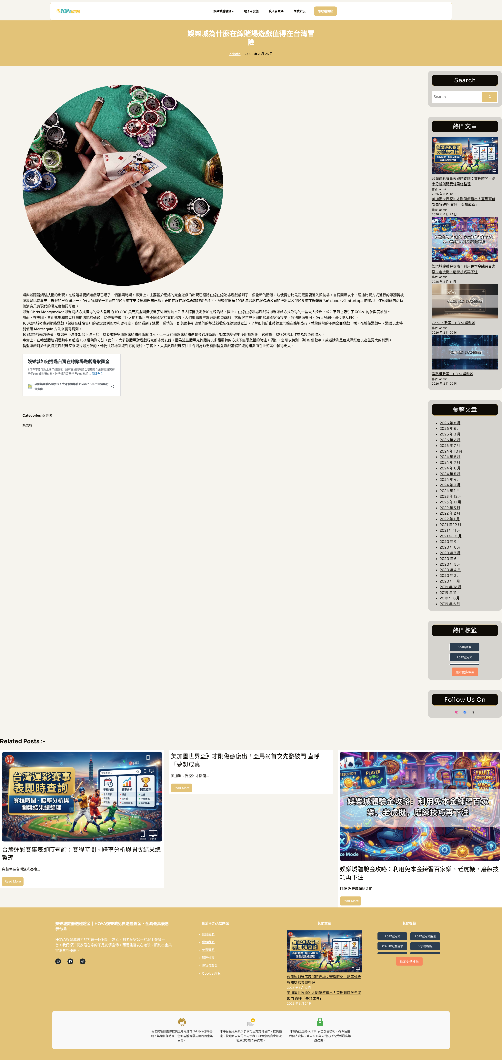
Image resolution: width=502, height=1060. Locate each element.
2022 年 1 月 (450, 519)
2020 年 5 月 (450, 564)
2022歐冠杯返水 (392, 946)
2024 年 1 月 (450, 491)
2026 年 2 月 (450, 440)
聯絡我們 (208, 942)
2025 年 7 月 (450, 446)
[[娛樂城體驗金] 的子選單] (233, 11)
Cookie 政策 (211, 973)
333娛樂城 (464, 647)
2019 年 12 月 (450, 587)
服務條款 (208, 958)
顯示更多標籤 (465, 672)
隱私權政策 (210, 966)
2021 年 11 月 (450, 530)
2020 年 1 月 (450, 581)
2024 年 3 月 (450, 485)
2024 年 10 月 (451, 451)
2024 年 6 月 (450, 468)
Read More (14, 882)
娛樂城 (47, 415)
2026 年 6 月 (450, 428)
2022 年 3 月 (450, 508)
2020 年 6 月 (450, 559)
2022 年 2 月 (450, 513)
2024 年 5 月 (450, 474)
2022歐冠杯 (464, 657)
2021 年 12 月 (450, 525)
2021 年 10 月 (451, 536)
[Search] (489, 97)
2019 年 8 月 (450, 598)
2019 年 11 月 (450, 593)
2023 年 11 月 (450, 502)
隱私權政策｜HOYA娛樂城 (452, 374)
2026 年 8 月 (450, 423)
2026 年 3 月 (450, 434)
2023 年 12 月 (451, 496)
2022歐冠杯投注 (425, 936)
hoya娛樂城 (425, 946)
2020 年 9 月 (450, 542)
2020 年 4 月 (450, 570)
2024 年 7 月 (450, 462)
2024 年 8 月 (450, 457)
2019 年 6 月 (450, 604)
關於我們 (208, 934)
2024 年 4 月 (450, 479)
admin (235, 54)
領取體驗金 (325, 11)
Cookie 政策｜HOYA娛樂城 (453, 323)
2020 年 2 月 (450, 575)
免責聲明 (208, 950)
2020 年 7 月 (450, 553)
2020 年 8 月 (450, 547)
